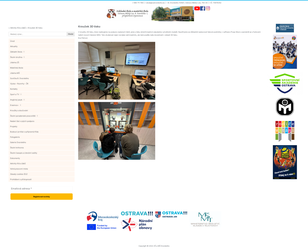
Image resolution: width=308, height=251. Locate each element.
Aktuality (13, 46)
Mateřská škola (16, 68)
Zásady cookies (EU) (18, 174)
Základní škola (16, 52)
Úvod (12, 41)
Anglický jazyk (16, 100)
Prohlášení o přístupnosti (21, 179)
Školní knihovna (17, 147)
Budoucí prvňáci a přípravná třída (24, 132)
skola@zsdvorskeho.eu (155, 3)
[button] (42, 51)
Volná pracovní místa (19, 169)
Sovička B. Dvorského (19, 78)
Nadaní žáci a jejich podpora (22, 121)
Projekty (13, 126)
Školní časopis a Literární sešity (23, 153)
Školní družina (16, 57)
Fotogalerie (15, 137)
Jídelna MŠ (15, 73)
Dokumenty (15, 158)
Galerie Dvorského (18, 142)
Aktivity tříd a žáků (18, 163)
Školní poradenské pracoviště (22, 116)
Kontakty (13, 89)
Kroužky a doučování (19, 110)
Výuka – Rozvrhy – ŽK (19, 84)
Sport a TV (14, 94)
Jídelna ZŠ (14, 62)
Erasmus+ (14, 105)
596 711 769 (138, 3)
